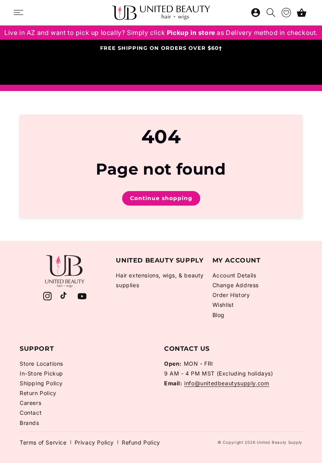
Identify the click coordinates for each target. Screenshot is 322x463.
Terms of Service (43, 442)
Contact (31, 412)
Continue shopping (161, 198)
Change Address (235, 285)
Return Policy (38, 393)
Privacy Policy (94, 442)
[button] (301, 12)
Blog (218, 315)
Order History (231, 295)
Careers (30, 402)
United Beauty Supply (279, 442)
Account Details (234, 275)
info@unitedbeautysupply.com (226, 383)
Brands (29, 422)
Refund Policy (141, 442)
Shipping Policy (41, 383)
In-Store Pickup (41, 373)
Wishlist (223, 304)
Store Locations (41, 363)
